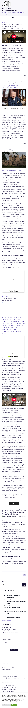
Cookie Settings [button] (6, 704)
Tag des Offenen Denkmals (13, 607)
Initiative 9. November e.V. (10, 9)
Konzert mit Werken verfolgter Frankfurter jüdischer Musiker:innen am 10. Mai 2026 (12, 26)
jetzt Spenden (14, 503)
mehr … (24, 75)
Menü (14, 17)
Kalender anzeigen (6, 620)
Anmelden (14, 650)
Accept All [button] (14, 704)
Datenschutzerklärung (19, 678)
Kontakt (4, 678)
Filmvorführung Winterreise (13, 617)
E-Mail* (5, 642)
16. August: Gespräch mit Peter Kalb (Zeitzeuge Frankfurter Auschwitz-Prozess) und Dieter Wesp (14, 512)
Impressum (10, 678)
